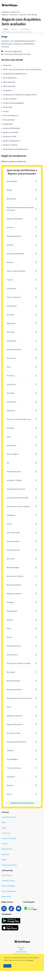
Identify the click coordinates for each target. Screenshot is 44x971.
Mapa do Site (6, 896)
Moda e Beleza (7, 849)
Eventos (5, 844)
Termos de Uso (21, 952)
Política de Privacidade (21, 954)
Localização (25, 29)
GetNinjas (6, 12)
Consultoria (6, 833)
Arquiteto (14, 14)
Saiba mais (29, 960)
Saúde (4, 860)
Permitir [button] (7, 966)
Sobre (5, 29)
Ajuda (21, 949)
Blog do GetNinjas (8, 886)
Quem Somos (6, 875)
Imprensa (21, 947)
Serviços (14, 29)
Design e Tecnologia (9, 838)
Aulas (4, 822)
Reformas (5, 854)
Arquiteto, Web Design (28, 14)
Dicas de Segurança (9, 891)
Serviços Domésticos (9, 865)
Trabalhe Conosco (8, 880)
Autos (4, 828)
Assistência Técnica (9, 817)
